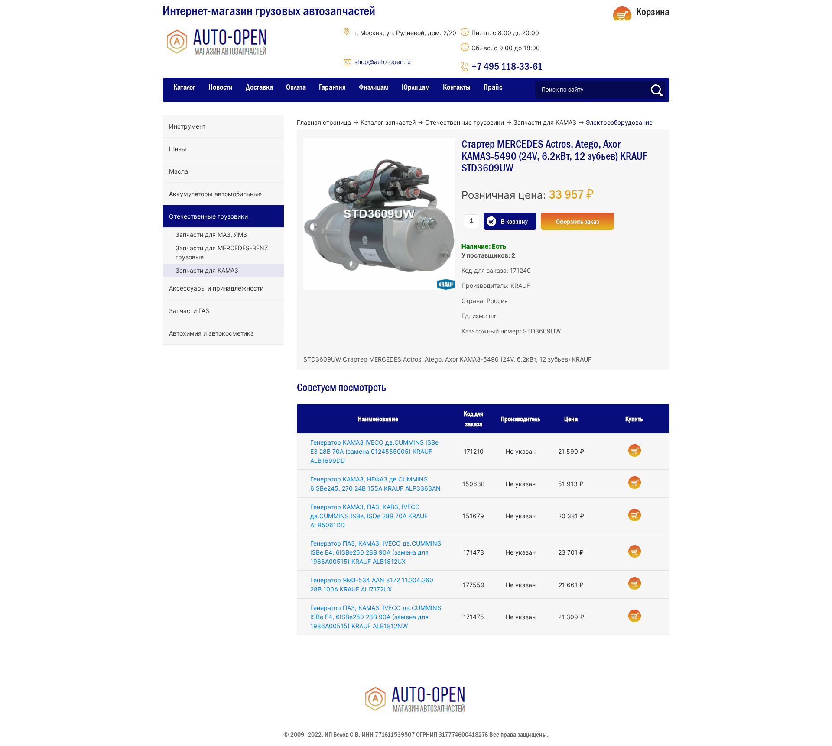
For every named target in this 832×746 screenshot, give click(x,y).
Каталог (184, 87)
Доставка (259, 87)
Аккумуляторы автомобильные (215, 193)
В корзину (514, 221)
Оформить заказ (577, 221)
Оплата (296, 87)
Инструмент (187, 126)
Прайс (493, 87)
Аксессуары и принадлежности (216, 288)
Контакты (457, 87)
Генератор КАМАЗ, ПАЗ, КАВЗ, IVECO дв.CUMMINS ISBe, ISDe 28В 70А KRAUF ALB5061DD (369, 516)
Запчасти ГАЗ (189, 310)
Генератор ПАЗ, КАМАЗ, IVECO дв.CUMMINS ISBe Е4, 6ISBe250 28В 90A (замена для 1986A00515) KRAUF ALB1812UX (375, 552)
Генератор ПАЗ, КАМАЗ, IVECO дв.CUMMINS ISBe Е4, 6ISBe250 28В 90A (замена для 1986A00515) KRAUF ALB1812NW (375, 617)
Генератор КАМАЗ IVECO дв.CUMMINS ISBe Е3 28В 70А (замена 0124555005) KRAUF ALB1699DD (374, 451)
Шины (177, 148)
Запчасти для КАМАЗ (207, 270)
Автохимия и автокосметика (211, 333)
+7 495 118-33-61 (507, 66)
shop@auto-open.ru (382, 61)
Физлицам (374, 87)
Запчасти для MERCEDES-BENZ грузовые (222, 252)
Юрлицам (416, 87)
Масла (178, 171)
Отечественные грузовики (208, 216)
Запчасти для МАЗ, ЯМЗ (211, 234)
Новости (220, 87)
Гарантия (332, 87)
